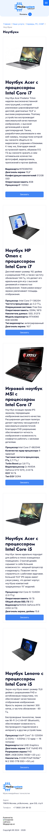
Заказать (24, 194)
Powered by (8, 818)
